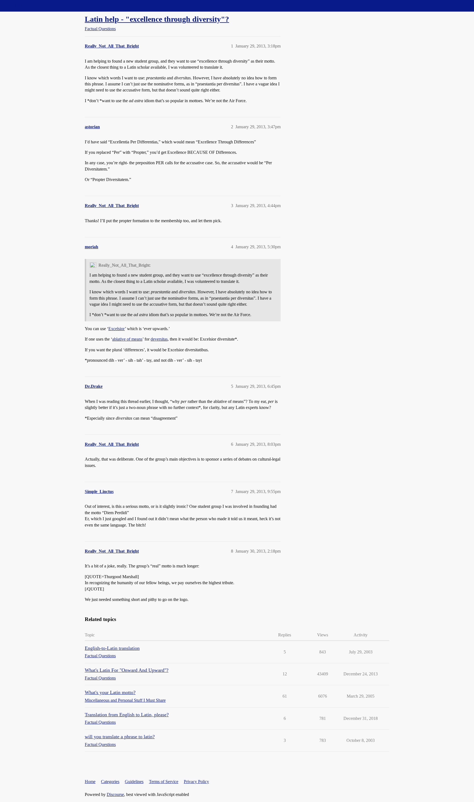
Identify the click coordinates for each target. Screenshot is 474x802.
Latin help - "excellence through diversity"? (157, 19)
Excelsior (116, 328)
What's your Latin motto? (110, 692)
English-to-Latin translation (112, 648)
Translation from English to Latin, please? (127, 714)
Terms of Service (163, 781)
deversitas (159, 339)
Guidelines (134, 781)
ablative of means (127, 339)
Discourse (115, 794)
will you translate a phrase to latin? (120, 736)
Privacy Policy (196, 781)
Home (90, 781)
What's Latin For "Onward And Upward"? (126, 670)
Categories (110, 781)
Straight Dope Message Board (29, 5)
